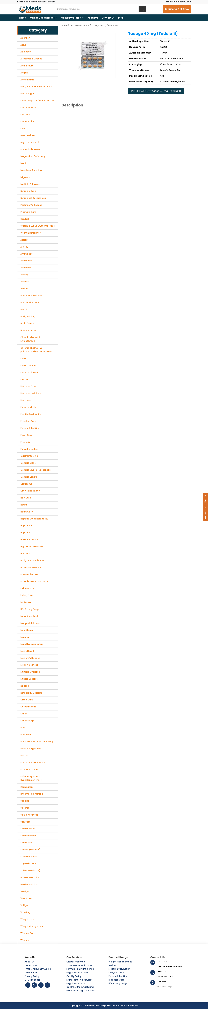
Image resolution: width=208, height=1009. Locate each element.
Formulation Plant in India (80, 968)
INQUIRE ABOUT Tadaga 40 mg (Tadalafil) (156, 91)
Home (22, 17)
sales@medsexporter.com (36, 1)
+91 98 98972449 (178, 1)
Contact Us (108, 17)
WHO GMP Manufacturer (79, 965)
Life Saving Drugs (117, 983)
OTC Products (32, 979)
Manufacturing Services (79, 979)
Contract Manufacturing (80, 986)
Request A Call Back (176, 9)
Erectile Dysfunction (79, 25)
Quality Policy (73, 976)
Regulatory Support (77, 983)
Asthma (112, 965)
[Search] (142, 9)
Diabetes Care (116, 979)
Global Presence (75, 961)
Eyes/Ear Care (116, 972)
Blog (120, 17)
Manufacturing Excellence (80, 990)
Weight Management (42, 17)
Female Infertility (117, 976)
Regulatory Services (77, 972)
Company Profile (71, 17)
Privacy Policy (32, 976)
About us (93, 17)
